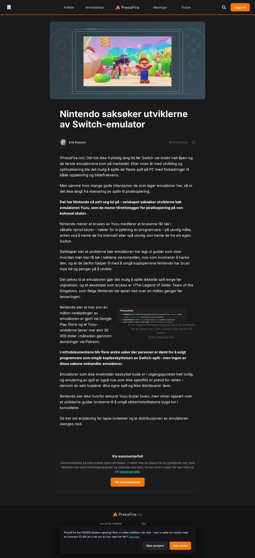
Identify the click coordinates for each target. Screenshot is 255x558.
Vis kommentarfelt (127, 482)
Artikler (69, 7)
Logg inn (240, 7)
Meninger (160, 7)
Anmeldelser (95, 7)
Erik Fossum (77, 142)
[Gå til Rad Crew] (9, 7)
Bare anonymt (155, 545)
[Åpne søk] (224, 7)
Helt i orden (180, 545)
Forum (186, 7)
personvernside (130, 471)
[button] (127, 470)
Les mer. (134, 536)
